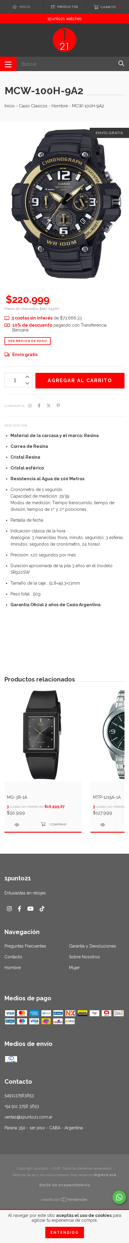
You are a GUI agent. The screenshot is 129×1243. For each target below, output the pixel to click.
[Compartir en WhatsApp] (30, 405)
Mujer (74, 967)
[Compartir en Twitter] (48, 405)
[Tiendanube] (64, 1200)
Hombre (60, 105)
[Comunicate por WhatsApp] (119, 1197)
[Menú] (8, 64)
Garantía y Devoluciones (92, 946)
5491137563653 (19, 1095)
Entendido (64, 1232)
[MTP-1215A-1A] (103, 824)
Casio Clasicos (33, 105)
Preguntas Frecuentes (25, 946)
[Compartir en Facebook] (39, 405)
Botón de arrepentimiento (64, 1185)
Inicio (9, 105)
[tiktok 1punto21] (42, 908)
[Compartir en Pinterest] (58, 405)
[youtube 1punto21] (30, 908)
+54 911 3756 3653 (21, 1106)
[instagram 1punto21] (9, 908)
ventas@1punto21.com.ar (28, 1117)
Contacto (13, 956)
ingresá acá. (105, 1175)
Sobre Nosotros (84, 956)
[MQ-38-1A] (17, 824)
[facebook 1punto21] (19, 908)
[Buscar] (121, 63)
